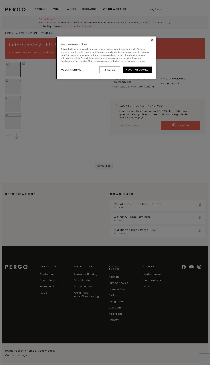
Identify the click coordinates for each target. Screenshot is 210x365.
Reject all (110, 69)
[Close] (152, 40)
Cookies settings (71, 69)
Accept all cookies (137, 69)
